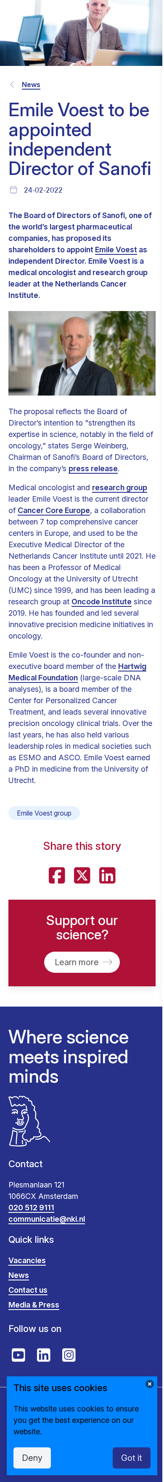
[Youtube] (18, 1355)
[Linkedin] (107, 876)
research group (119, 487)
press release (93, 468)
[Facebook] (57, 876)
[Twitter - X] (82, 876)
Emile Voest (116, 249)
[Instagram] (69, 1355)
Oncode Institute (101, 601)
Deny (32, 1458)
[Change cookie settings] (149, 1384)
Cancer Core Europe (54, 510)
